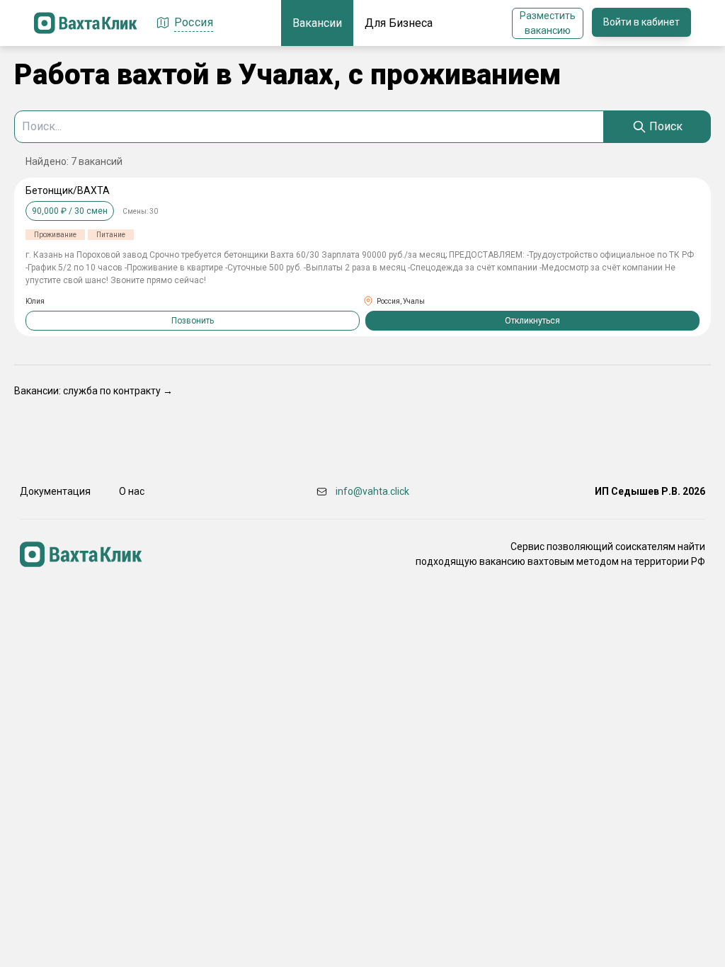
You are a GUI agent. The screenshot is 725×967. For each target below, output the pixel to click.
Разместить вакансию (548, 23)
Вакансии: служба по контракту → (93, 390)
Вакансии (317, 23)
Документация (55, 491)
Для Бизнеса (399, 23)
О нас (131, 491)
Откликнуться (532, 321)
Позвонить (192, 321)
